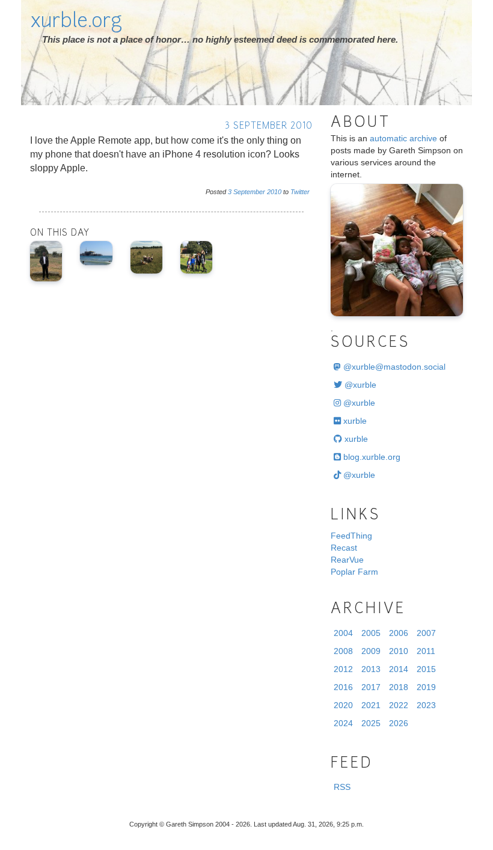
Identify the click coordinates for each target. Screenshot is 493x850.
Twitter (300, 191)
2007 (426, 633)
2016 (343, 687)
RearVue (347, 559)
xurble (354, 421)
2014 (398, 669)
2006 (398, 633)
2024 (343, 723)
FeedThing (351, 535)
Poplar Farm (354, 571)
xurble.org (76, 22)
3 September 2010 (269, 126)
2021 (371, 705)
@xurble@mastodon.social (393, 366)
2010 (274, 191)
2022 (398, 705)
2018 (398, 687)
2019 (426, 687)
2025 (371, 723)
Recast (344, 547)
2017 (371, 687)
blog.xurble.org (370, 457)
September (249, 191)
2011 (426, 651)
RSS (342, 787)
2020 (343, 705)
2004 (343, 633)
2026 (398, 723)
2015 (426, 669)
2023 (426, 705)
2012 (343, 669)
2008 (343, 651)
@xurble (359, 385)
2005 (371, 633)
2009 (371, 651)
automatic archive (403, 138)
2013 (371, 669)
